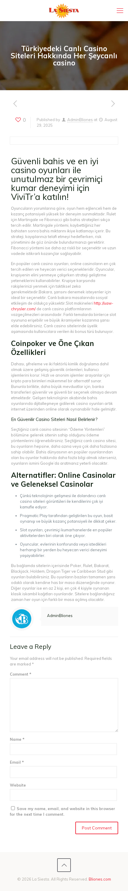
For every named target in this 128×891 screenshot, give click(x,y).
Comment (20, 674)
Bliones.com (100, 879)
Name (17, 739)
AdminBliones (80, 119)
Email (17, 762)
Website (18, 785)
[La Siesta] (64, 10)
